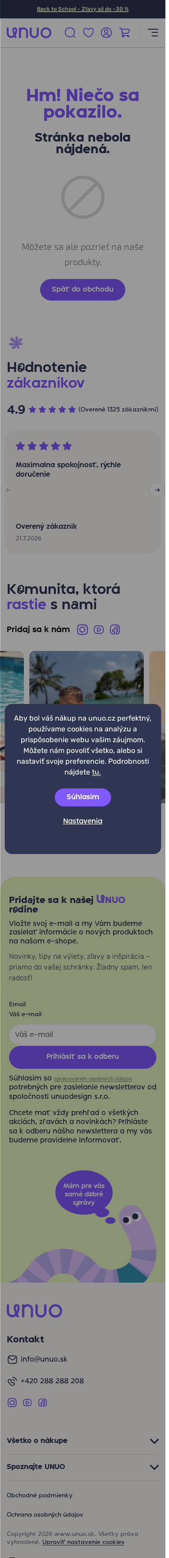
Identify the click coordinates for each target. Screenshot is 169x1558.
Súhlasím (83, 797)
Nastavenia (82, 821)
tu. (96, 772)
